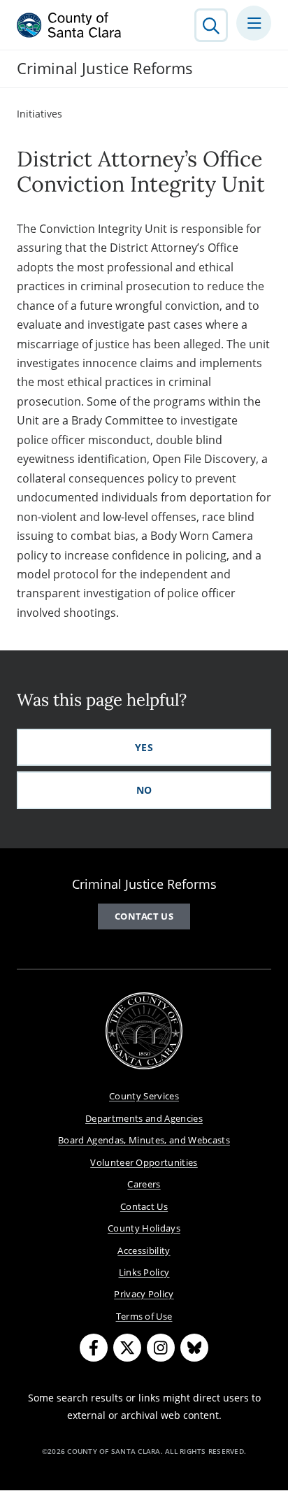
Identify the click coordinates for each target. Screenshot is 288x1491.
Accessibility (143, 1250)
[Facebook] (94, 1348)
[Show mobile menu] (253, 23)
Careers (143, 1184)
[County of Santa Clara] (69, 25)
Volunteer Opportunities (144, 1162)
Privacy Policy (144, 1293)
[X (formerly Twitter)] (127, 1348)
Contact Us (144, 916)
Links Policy (144, 1272)
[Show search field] (211, 25)
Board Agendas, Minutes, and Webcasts (144, 1140)
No (144, 790)
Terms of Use (144, 1316)
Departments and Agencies (144, 1118)
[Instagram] (161, 1348)
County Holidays (144, 1228)
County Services (144, 1096)
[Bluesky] (194, 1348)
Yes (144, 747)
